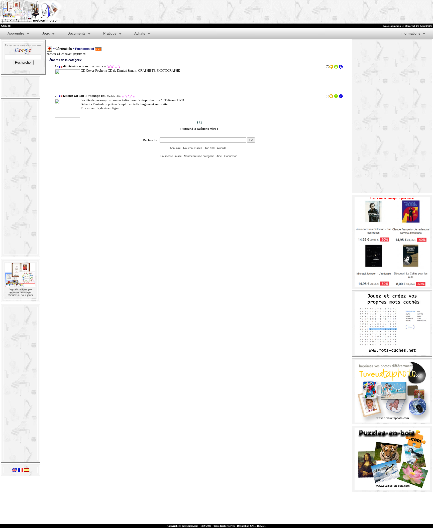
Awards (221, 148)
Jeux (46, 33)
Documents (76, 33)
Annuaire (175, 148)
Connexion (230, 156)
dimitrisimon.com (75, 66)
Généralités (63, 49)
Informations (410, 33)
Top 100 (209, 148)
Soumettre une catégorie (199, 156)
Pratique (110, 33)
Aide (219, 156)
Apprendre (16, 33)
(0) (327, 66)
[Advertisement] (371, 11)
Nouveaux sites (192, 148)
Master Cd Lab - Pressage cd (83, 96)
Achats (139, 33)
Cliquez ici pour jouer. (21, 295)
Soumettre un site (171, 156)
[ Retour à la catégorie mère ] (199, 128)
